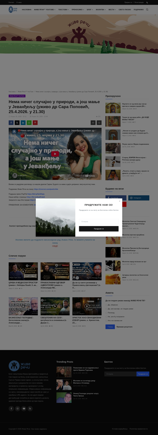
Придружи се (99, 229)
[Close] (120, 201)
